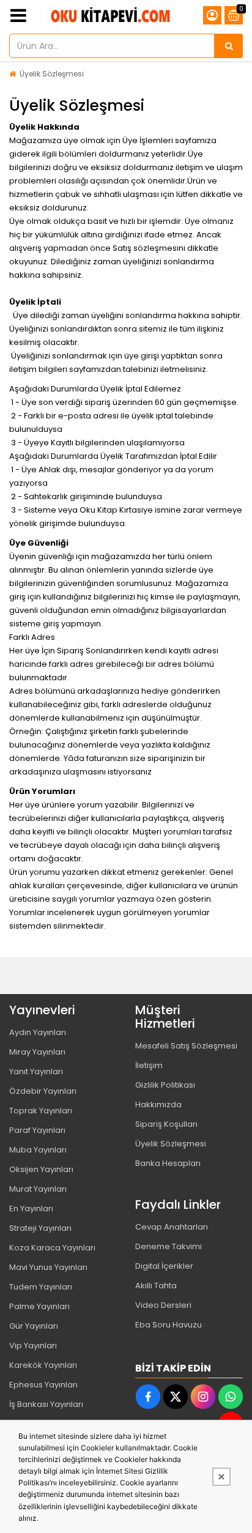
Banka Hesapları (168, 1163)
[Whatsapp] (230, 1396)
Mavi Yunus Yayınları (48, 1267)
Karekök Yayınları (43, 1365)
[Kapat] (221, 1477)
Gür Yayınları (33, 1326)
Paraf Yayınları (37, 1130)
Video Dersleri (163, 1305)
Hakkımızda (158, 1104)
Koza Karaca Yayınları (52, 1247)
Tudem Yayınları (40, 1287)
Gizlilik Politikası (165, 1085)
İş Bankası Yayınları (46, 1404)
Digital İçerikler (164, 1266)
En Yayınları (31, 1208)
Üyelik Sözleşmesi (52, 74)
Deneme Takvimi (168, 1246)
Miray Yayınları (37, 1052)
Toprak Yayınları (40, 1110)
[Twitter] (175, 1396)
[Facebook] (148, 1396)
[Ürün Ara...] (229, 46)
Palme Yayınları (39, 1306)
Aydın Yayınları (37, 1032)
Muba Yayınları (38, 1150)
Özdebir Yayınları (42, 1091)
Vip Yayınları (33, 1345)
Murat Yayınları (38, 1189)
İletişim (149, 1065)
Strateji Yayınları (40, 1228)
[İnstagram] (203, 1396)
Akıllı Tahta (156, 1285)
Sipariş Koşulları (166, 1124)
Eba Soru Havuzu (168, 1325)
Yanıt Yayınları (36, 1071)
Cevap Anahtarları (171, 1227)
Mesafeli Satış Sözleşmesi (186, 1046)
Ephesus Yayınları (43, 1384)
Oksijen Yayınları (41, 1169)
